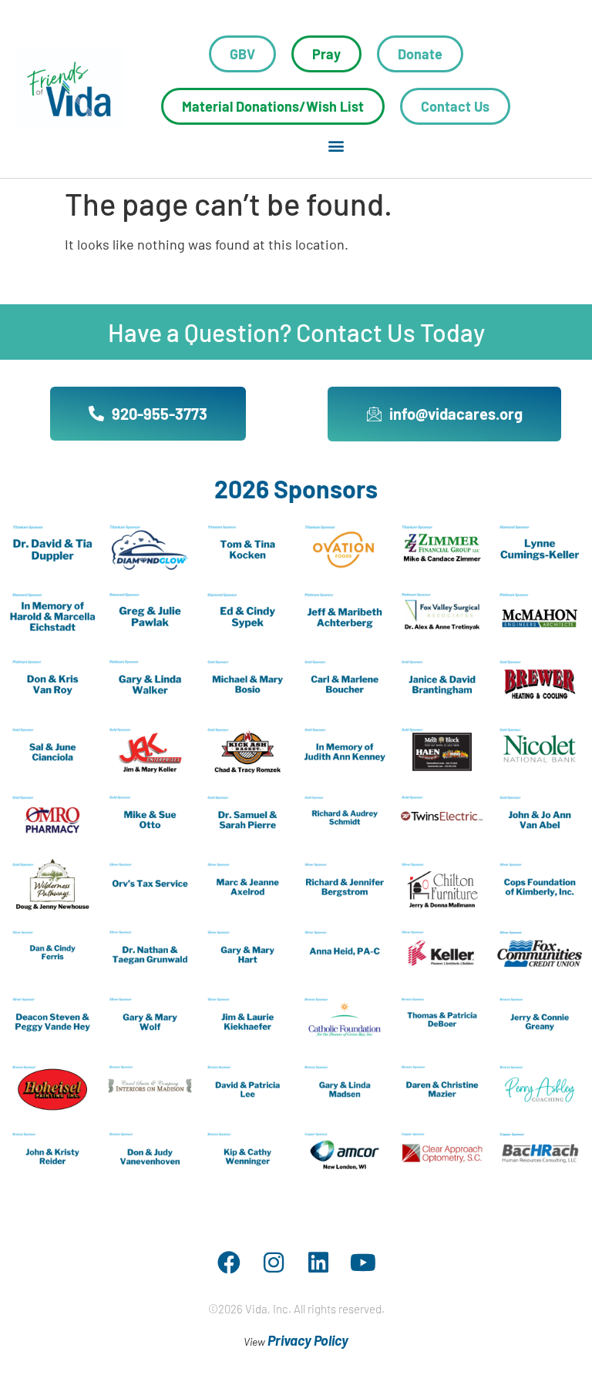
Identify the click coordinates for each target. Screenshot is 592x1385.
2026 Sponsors (296, 488)
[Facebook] (229, 1262)
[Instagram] (274, 1262)
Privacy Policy (307, 1340)
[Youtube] (363, 1262)
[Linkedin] (318, 1262)
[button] (335, 145)
